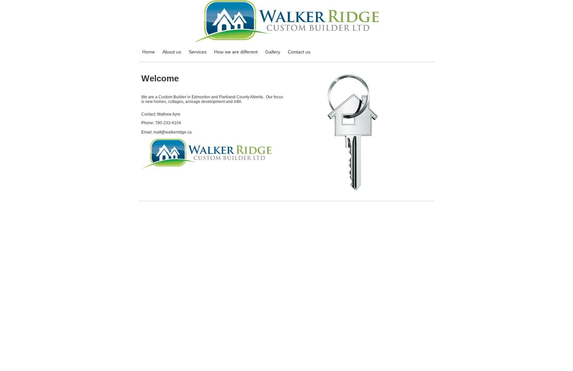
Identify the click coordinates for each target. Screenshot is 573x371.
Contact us (299, 51)
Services (198, 51)
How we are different (236, 51)
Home (148, 51)
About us (171, 51)
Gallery (272, 51)
